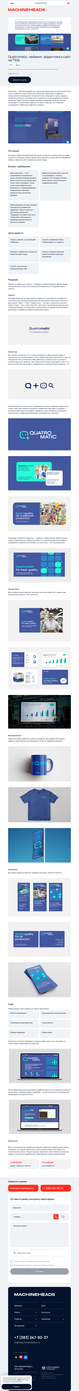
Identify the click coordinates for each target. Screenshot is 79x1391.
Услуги (17, 1312)
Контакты (46, 1312)
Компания (46, 1319)
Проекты (18, 1306)
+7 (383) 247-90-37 (40, 3)
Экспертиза (19, 1326)
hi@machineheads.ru (21, 1188)
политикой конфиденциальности (44, 1265)
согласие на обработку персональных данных (34, 1261)
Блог (44, 1306)
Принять (16, 1387)
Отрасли (17, 1319)
